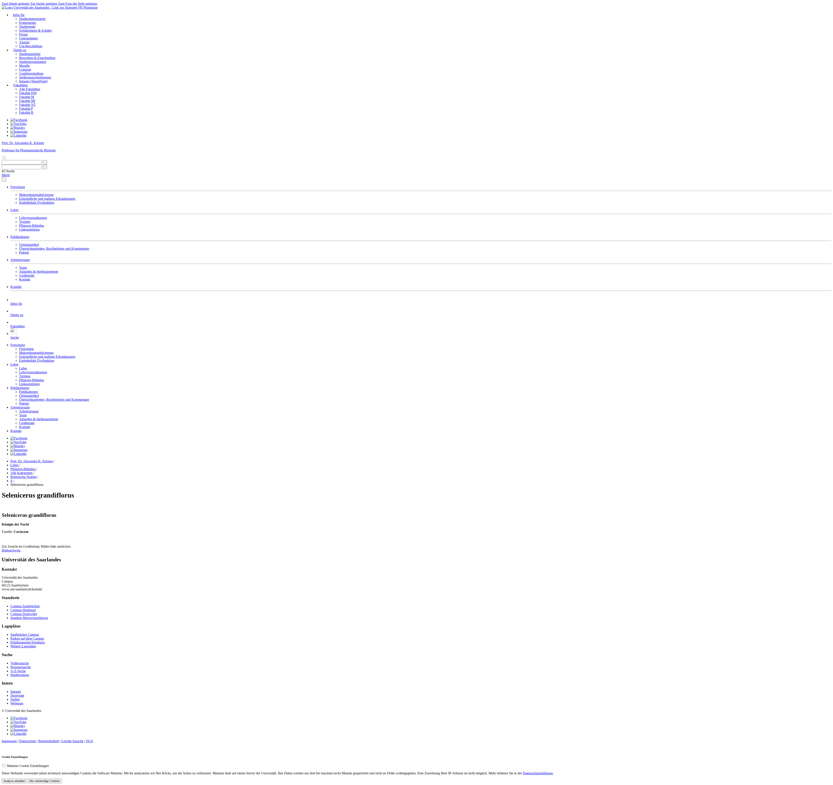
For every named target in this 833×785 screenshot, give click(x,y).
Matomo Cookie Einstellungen (28, 766)
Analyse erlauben (14, 781)
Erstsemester (27, 23)
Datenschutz (27, 741)
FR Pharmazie (88, 7)
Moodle (24, 65)
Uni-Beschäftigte (30, 46)
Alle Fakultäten (29, 89)
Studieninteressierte (32, 19)
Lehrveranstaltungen (33, 218)
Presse (23, 34)
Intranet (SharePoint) (33, 81)
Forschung (17, 187)
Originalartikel (29, 244)
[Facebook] (18, 120)
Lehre (14, 210)
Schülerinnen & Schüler (35, 30)
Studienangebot (29, 54)
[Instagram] (18, 131)
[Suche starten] (45, 162)
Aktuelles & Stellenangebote (38, 271)
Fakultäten (20, 85)
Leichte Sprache (72, 741)
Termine (24, 221)
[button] (8, 171)
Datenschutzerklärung (538, 773)
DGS (89, 741)
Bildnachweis (11, 550)
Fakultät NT (27, 105)
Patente (24, 252)
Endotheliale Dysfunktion (36, 202)
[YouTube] (18, 124)
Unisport (25, 69)
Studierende (27, 26)
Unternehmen (28, 38)
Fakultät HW (28, 93)
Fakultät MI (27, 101)
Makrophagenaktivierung (36, 195)
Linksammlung (29, 229)
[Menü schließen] (4, 179)
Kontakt (24, 279)
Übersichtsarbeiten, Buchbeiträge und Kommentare (54, 248)
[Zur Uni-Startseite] (40, 7)
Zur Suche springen (43, 3)
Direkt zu (19, 50)
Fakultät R (26, 112)
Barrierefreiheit (48, 741)
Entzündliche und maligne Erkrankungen (47, 198)
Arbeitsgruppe (20, 260)
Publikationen (19, 237)
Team (23, 267)
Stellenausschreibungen (35, 77)
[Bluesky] (17, 128)
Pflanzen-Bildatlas (31, 225)
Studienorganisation (32, 62)
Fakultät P (26, 108)
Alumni (24, 42)
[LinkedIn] (18, 135)
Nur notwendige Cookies (45, 781)
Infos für (19, 15)
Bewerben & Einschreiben (37, 58)
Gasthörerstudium (31, 73)
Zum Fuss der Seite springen (77, 3)
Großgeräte (26, 275)
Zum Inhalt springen (16, 3)
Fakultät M (26, 97)
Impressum (9, 741)
